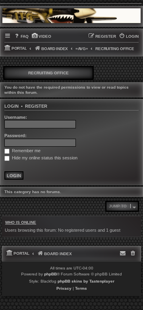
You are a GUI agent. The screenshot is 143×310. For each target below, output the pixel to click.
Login (11, 106)
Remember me (26, 150)
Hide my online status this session (44, 157)
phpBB (50, 274)
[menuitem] (21, 36)
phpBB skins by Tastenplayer (86, 281)
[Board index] (71, 15)
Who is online (20, 222)
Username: (15, 117)
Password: (15, 135)
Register (36, 106)
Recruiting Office (48, 73)
